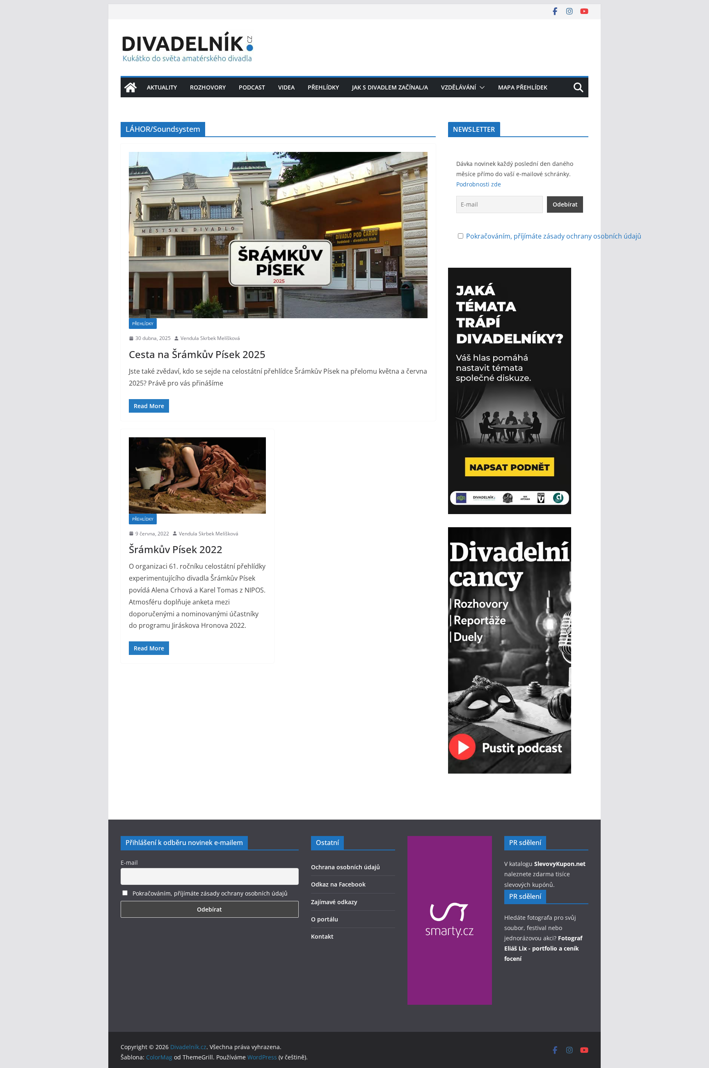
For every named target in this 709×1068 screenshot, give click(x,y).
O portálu (324, 919)
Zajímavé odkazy (334, 902)
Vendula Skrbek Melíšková (210, 338)
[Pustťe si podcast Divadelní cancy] (509, 532)
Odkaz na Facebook (338, 884)
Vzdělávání (458, 87)
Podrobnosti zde (478, 184)
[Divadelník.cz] (130, 87)
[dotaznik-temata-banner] (509, 273)
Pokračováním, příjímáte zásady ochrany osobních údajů (553, 236)
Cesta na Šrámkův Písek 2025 (197, 354)
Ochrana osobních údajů (345, 867)
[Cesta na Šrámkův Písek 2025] (278, 235)
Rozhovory (208, 87)
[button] (480, 87)
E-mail (129, 862)
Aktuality (162, 87)
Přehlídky (323, 87)
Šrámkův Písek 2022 (175, 549)
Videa (286, 87)
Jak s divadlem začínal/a (390, 87)
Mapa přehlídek (522, 87)
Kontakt (322, 936)
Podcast (252, 87)
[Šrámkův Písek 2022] (197, 475)
